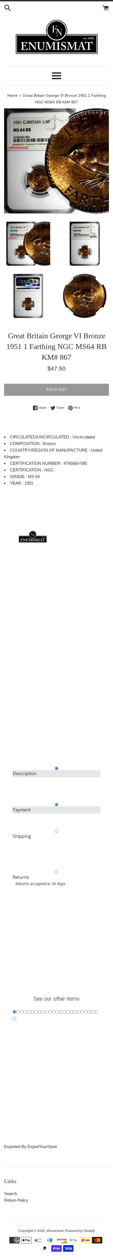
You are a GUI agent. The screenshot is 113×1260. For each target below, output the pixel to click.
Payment (22, 810)
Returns (21, 877)
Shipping (22, 836)
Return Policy (16, 1200)
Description (24, 773)
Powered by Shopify (80, 1231)
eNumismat (54, 1231)
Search (10, 1193)
